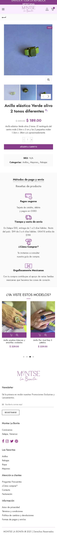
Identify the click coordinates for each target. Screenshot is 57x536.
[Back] (4, 17)
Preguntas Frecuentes (12, 481)
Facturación (7, 494)
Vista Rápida (17, 335)
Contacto (6, 489)
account (47, 9)
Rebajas (43, 162)
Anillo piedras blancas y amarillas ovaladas (14, 341)
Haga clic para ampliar (48, 79)
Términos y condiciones (12, 511)
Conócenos (7, 429)
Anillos (25, 162)
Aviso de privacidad (11, 507)
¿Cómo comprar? (9, 485)
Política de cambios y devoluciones (18, 515)
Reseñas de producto (28, 186)
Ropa (4, 464)
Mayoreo (34, 162)
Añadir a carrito (28, 147)
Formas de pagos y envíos (14, 519)
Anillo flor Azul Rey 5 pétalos (42, 341)
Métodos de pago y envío (28, 179)
